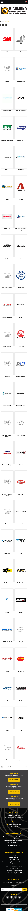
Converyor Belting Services (14, 870)
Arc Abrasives (20, 583)
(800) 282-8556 (14, 827)
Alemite (21, 199)
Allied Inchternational (7, 288)
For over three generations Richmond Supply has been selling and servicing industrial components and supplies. (14, 838)
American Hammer (20, 406)
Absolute (7, 81)
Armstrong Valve (21, 642)
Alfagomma (7, 229)
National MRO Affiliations (14, 843)
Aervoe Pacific (21, 140)
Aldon (7, 199)
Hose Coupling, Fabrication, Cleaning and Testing (14, 862)
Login (16, 1)
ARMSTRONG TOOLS (7, 642)
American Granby (7, 406)
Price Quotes (14, 868)
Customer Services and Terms (14, 817)
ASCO (7, 701)
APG (21, 553)
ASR (7, 760)
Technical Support (14, 859)
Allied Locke (21, 288)
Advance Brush (7, 111)
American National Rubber (7, 436)
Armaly (21, 612)
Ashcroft (7, 730)
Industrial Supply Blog (14, 845)
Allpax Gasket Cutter (7, 317)
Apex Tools (7, 553)
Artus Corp (21, 671)
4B (21, 52)
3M (7, 52)
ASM (21, 730)
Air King (7, 170)
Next (25, 766)
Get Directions (14, 779)
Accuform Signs (21, 81)
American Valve (21, 435)
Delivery (14, 855)
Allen (21, 258)
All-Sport (7, 258)
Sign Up (21, 1)
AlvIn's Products (7, 347)
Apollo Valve (7, 583)
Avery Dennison (21, 760)
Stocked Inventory (14, 857)
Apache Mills (21, 524)
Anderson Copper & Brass (7, 495)
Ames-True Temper (7, 465)
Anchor (21, 465)
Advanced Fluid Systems (7, 140)
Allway (20, 317)
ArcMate (7, 612)
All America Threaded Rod (20, 229)
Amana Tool (21, 347)
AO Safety (20, 494)
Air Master (21, 170)
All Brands (7, 21)
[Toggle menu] (2, 3)
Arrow (7, 671)
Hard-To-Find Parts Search (14, 866)
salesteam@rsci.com (15, 824)
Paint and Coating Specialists (14, 872)
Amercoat (7, 376)
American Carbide (20, 376)
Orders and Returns (14, 815)
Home (1, 21)
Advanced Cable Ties (21, 111)
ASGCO (20, 701)
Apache (7, 524)
